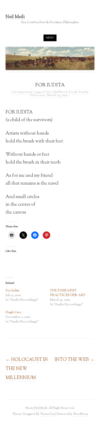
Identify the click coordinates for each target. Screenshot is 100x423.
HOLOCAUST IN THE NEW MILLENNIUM (27, 369)
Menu (50, 38)
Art (47, 92)
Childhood (59, 92)
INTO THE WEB (74, 360)
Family (83, 92)
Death (73, 92)
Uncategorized (21, 92)
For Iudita (12, 290)
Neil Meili (15, 17)
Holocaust (37, 95)
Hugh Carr (13, 312)
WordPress (80, 414)
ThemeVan (47, 414)
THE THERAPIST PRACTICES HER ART (67, 293)
